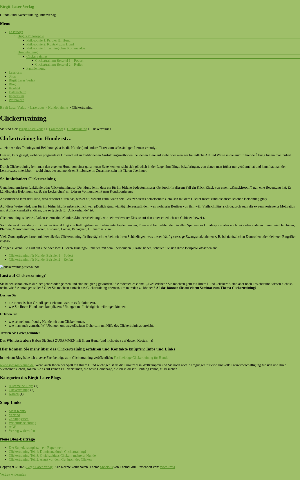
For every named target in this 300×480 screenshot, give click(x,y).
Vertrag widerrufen (22, 431)
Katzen (14, 394)
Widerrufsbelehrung (22, 423)
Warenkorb (16, 100)
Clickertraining (36, 56)
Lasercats (15, 72)
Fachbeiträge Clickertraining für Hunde (141, 357)
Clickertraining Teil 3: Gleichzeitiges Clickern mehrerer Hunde (52, 455)
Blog (12, 84)
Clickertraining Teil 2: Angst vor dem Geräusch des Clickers (50, 459)
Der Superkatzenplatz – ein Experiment (36, 447)
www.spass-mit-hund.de (17, 365)
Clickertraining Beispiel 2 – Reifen (59, 64)
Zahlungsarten (19, 419)
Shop (12, 76)
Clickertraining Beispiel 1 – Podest (59, 60)
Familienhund (35, 68)
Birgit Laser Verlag (17, 6)
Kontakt (14, 88)
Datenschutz (17, 92)
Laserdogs (16, 32)
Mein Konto (17, 411)
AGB (12, 427)
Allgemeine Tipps (21, 386)
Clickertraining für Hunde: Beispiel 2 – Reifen (41, 259)
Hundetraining (28, 52)
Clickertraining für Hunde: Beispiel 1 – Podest (41, 255)
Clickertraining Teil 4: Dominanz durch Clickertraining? (47, 451)
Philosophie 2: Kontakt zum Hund (50, 44)
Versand (14, 415)
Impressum (16, 96)
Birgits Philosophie (31, 36)
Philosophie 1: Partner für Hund (48, 40)
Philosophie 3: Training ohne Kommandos (55, 48)
